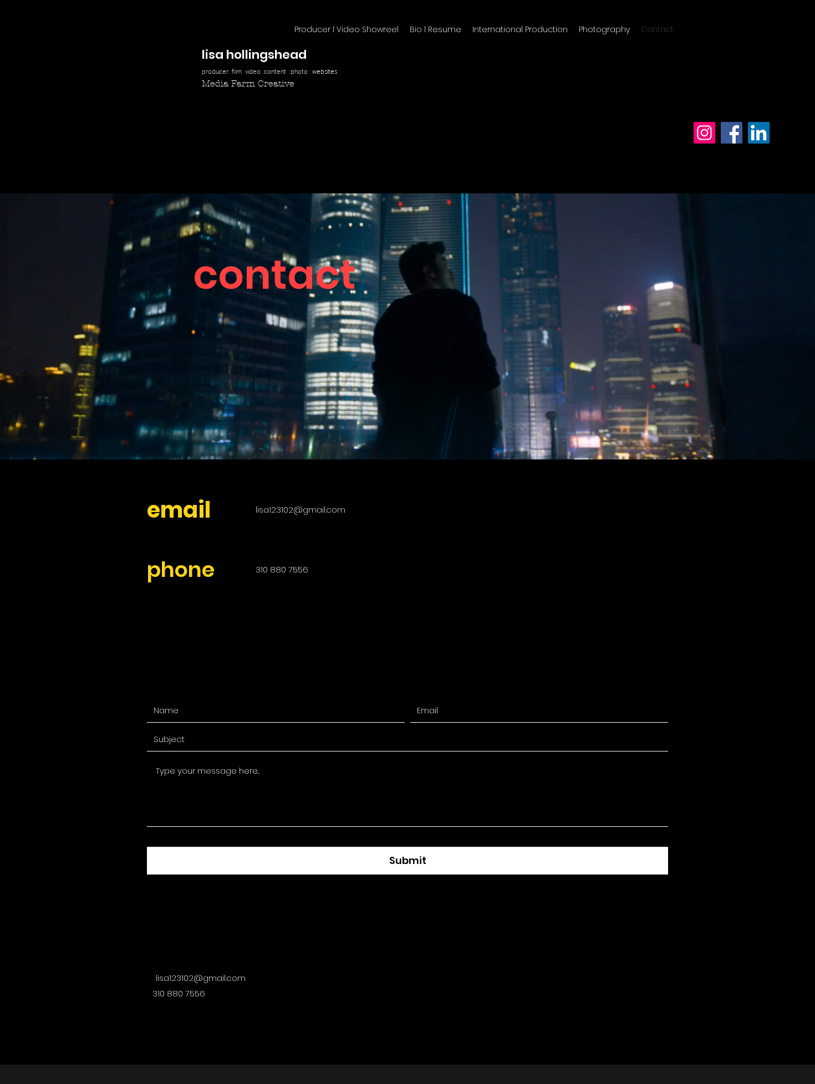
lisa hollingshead (254, 54)
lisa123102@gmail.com (300, 509)
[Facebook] (731, 133)
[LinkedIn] (759, 133)
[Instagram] (704, 133)
